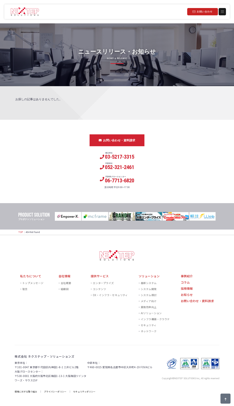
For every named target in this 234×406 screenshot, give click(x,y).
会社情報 (64, 276)
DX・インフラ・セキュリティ (110, 295)
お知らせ (187, 294)
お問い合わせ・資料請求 (119, 140)
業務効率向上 (149, 307)
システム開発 (149, 289)
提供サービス (100, 276)
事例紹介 (187, 276)
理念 (25, 289)
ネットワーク (149, 331)
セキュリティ (148, 325)
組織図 (65, 289)
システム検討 (149, 295)
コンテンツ (99, 289)
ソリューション (149, 276)
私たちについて (30, 276)
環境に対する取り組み (26, 391)
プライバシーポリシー (55, 391)
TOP (20, 232)
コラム (185, 282)
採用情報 (187, 288)
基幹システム (149, 283)
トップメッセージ (32, 283)
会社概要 (66, 283)
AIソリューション (151, 313)
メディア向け (148, 301)
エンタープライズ (103, 283)
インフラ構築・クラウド (155, 319)
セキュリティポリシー (84, 391)
